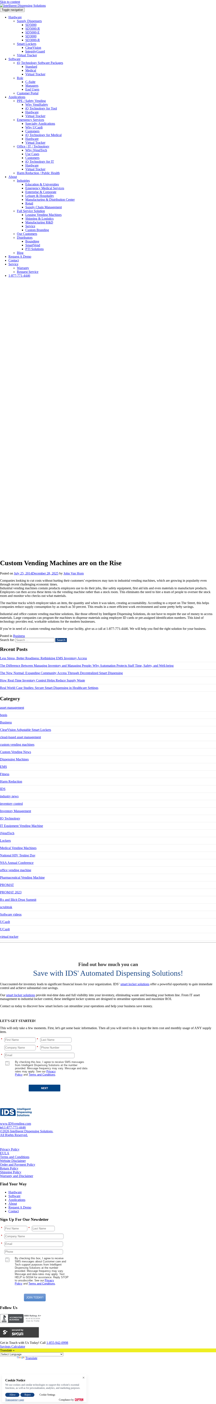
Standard (31, 66)
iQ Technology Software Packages (40, 63)
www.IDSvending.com (15, 1123)
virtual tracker (9, 936)
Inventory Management (15, 811)
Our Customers (27, 234)
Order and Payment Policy (17, 1164)
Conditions (48, 1074)
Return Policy (9, 1168)
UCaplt (5, 929)
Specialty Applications (40, 123)
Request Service (27, 272)
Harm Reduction (11, 781)
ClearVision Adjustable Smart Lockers (25, 730)
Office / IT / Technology (33, 146)
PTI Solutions (34, 249)
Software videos (11, 914)
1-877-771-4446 (19, 275)
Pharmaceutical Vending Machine (22, 877)
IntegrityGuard (35, 51)
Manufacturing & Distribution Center (50, 199)
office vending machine (15, 870)
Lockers (5, 840)
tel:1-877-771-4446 (13, 1127)
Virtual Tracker (27, 55)
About (12, 177)
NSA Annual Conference (17, 863)
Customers (32, 131)
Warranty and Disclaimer (16, 1176)
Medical (30, 70)
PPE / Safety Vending (31, 101)
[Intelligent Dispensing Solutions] (23, 5)
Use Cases (32, 154)
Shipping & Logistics (39, 218)
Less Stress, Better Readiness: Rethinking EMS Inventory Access (43, 658)
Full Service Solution (31, 211)
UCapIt (5, 922)
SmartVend (32, 245)
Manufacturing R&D (39, 222)
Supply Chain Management (43, 207)
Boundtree (32, 241)
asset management (12, 707)
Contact (13, 260)
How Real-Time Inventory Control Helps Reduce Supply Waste (42, 680)
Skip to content (10, 2)
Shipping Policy (10, 1172)
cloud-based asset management (20, 737)
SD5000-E (32, 32)
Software (14, 59)
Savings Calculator (12, 1346)
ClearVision (33, 47)
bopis (3, 715)
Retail (29, 203)
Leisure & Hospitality (39, 196)
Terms (32, 1074)
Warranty (23, 268)
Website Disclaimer (13, 1161)
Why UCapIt (34, 127)
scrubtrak (6, 907)
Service (30, 226)
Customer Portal (27, 93)
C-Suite (30, 82)
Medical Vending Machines (18, 848)
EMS (3, 766)
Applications (16, 97)
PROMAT (7, 885)
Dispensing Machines (14, 759)
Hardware (15, 17)
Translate (31, 1358)
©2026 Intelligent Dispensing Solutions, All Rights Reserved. (26, 1133)
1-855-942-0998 (57, 1342)
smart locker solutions (134, 984)
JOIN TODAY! (34, 1297)
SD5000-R (32, 28)
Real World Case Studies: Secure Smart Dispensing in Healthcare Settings (49, 688)
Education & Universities (42, 184)
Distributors (24, 237)
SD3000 (30, 36)
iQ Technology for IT (39, 161)
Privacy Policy (9, 1149)
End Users (32, 89)
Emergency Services (30, 120)
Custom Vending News (15, 752)
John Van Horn (73, 573)
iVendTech (7, 833)
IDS (2, 789)
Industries (23, 180)
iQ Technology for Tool (41, 108)
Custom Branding (37, 230)
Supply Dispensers (29, 21)
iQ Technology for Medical (43, 135)
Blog (20, 253)
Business (19, 636)
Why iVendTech (36, 150)
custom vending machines (17, 744)
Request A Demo (19, 256)
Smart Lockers (26, 44)
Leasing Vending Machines (43, 215)
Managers (31, 85)
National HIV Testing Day (17, 855)
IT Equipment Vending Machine (21, 826)
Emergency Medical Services (44, 188)
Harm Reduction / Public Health (38, 173)
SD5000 (30, 25)
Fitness (4, 774)
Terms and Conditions (14, 1157)
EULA (4, 1153)
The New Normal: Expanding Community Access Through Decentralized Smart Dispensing (61, 673)
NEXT (44, 1088)
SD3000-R (32, 40)
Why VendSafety (36, 104)
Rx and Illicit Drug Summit (18, 899)
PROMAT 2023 (11, 892)
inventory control (11, 803)
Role (20, 78)
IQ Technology (10, 818)
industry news (9, 796)
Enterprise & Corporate (40, 192)
